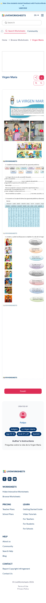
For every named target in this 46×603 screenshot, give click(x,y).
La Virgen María (28, 429)
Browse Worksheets (11, 496)
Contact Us (8, 573)
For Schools (28, 528)
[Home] (14, 15)
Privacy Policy (23, 589)
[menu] (42, 15)
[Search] (5, 22)
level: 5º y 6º (23, 434)
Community (8, 546)
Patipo (23, 422)
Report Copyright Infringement (16, 568)
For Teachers (28, 519)
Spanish (36, 434)
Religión (14, 429)
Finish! (23, 391)
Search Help (8, 551)
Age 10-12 (10, 434)
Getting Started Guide (32, 509)
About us (7, 541)
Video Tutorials (29, 514)
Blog (5, 556)
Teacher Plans (9, 509)
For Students (28, 524)
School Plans (8, 514)
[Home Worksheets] (2, 31)
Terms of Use (23, 586)
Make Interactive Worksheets (16, 491)
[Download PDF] (41, 77)
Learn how (23, 8)
